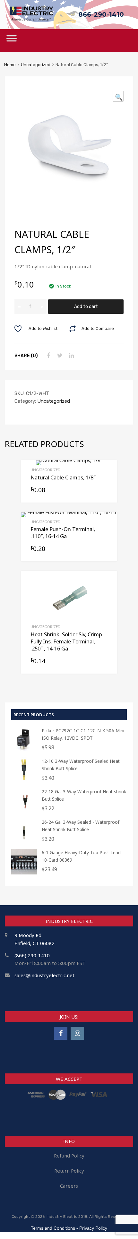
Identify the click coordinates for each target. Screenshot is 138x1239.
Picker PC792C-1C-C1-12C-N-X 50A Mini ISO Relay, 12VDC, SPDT (83, 734)
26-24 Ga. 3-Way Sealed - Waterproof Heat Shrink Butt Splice (80, 825)
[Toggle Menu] (11, 40)
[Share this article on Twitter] (59, 355)
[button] (118, 96)
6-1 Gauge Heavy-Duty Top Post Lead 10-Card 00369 (81, 856)
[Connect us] (60, 1033)
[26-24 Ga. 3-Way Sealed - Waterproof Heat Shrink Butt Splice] (24, 842)
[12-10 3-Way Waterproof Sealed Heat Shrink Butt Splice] (24, 781)
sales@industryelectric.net (44, 975)
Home (10, 64)
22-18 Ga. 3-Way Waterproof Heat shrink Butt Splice (84, 795)
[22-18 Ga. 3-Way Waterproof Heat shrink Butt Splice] (24, 812)
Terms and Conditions (53, 1228)
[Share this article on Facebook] (47, 355)
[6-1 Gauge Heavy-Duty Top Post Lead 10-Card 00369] (24, 873)
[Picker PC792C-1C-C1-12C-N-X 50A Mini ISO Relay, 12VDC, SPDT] (24, 751)
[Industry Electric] (31, 19)
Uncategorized (35, 64)
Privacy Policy (93, 1228)
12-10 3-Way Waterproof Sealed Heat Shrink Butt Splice (81, 764)
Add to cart (86, 306)
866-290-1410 (101, 14)
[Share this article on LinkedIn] (70, 355)
